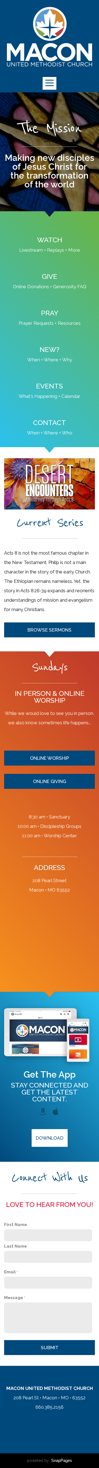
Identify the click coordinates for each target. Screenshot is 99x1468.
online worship (49, 758)
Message (13, 1297)
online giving (49, 781)
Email (10, 1271)
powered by (49, 1460)
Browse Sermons (50, 630)
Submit (50, 1347)
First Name (15, 1224)
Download (50, 1138)
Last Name (15, 1246)
